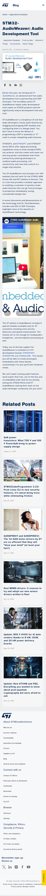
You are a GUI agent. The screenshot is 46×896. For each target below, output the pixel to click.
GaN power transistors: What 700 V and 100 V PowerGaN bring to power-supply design (22, 442)
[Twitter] (10, 85)
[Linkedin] (15, 85)
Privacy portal (16, 886)
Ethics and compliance (11, 834)
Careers (6, 748)
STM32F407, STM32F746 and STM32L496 (18, 354)
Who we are (7, 727)
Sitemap (6, 818)
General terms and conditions (14, 764)
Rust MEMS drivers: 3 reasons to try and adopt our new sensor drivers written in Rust (23, 591)
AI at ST (6, 802)
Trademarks (38, 884)
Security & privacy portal (12, 849)
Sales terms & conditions (23, 884)
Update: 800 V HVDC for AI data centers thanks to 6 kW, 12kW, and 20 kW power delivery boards (22, 639)
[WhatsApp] (21, 85)
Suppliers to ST (9, 753)
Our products (15, 44)
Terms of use (8, 884)
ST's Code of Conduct (11, 844)
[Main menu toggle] (43, 5)
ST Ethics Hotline (9, 839)
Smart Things (28, 44)
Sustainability (8, 738)
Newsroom (7, 791)
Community (7, 786)
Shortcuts (7, 813)
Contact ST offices (10, 775)
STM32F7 (21, 143)
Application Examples (11, 40)
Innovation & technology (12, 743)
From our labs (27, 40)
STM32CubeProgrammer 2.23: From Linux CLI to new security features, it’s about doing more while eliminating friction (22, 491)
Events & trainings (10, 796)
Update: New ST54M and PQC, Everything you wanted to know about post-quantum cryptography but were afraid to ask (22, 689)
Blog (5, 759)
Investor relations (10, 733)
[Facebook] (5, 85)
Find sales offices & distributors (15, 781)
